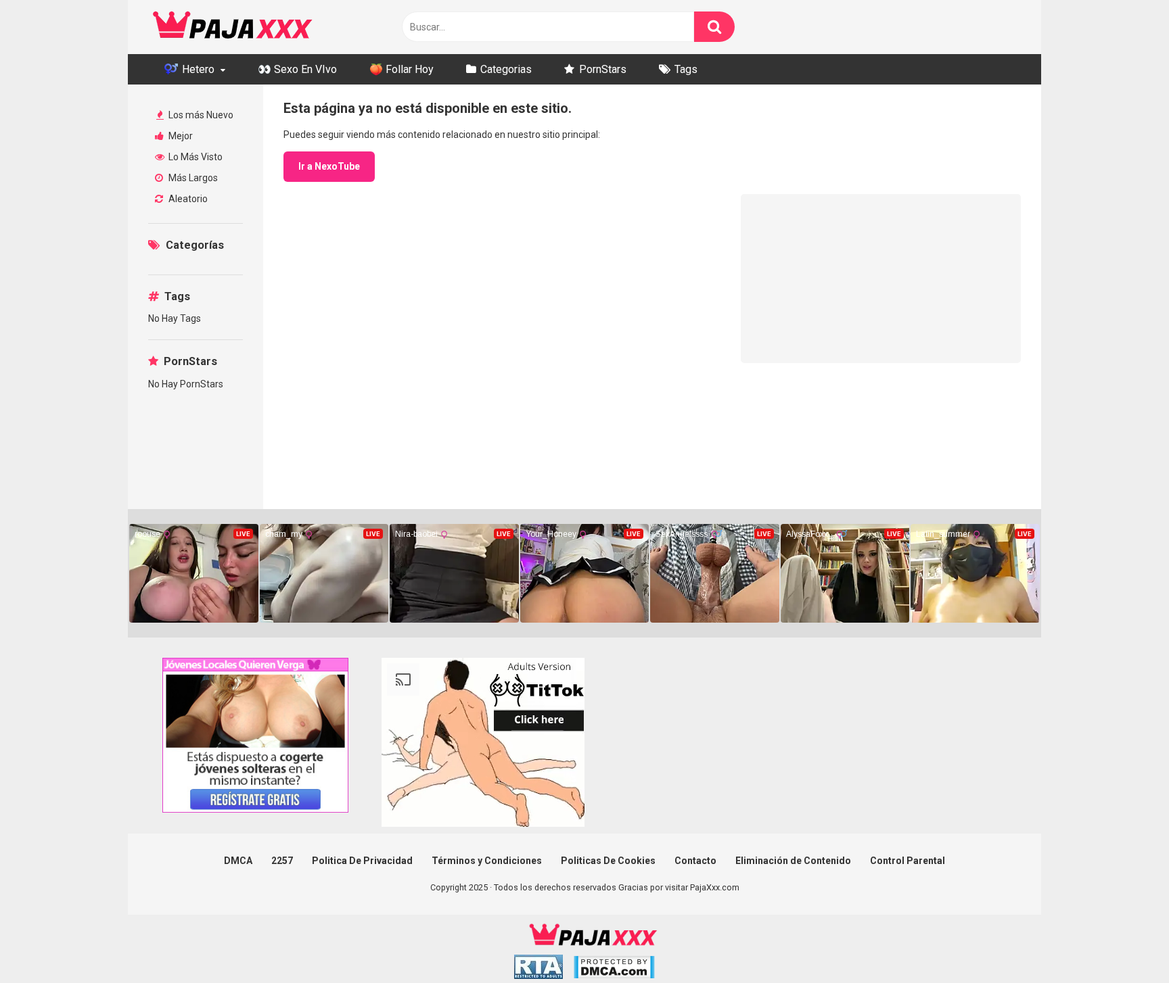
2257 (282, 860)
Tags (685, 69)
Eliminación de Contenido (793, 860)
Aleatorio (187, 198)
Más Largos (192, 177)
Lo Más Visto (194, 156)
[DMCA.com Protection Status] (614, 969)
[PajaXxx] (232, 27)
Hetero (196, 69)
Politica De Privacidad (362, 860)
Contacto (695, 860)
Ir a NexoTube (329, 166)
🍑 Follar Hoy (401, 69)
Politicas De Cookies (608, 860)
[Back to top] (1123, 942)
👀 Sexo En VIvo (297, 69)
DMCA (238, 860)
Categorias (506, 69)
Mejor (179, 135)
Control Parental (907, 860)
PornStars (602, 69)
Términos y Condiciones (487, 860)
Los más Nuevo (199, 115)
